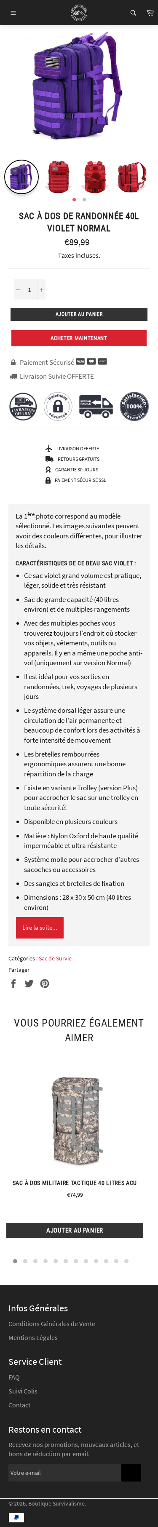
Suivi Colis (22, 1391)
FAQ (14, 1377)
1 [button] (74, 200)
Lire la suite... (39, 927)
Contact (19, 1405)
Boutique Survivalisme (56, 1503)
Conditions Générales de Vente (51, 1323)
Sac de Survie (55, 958)
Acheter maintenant (79, 338)
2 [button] (84, 200)
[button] (15, 1261)
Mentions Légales (33, 1337)
